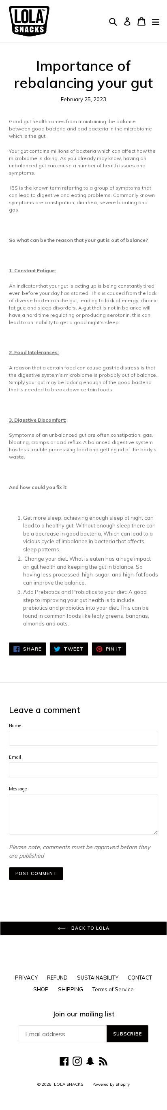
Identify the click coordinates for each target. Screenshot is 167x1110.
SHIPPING (70, 989)
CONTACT (140, 977)
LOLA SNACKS (68, 1084)
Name (15, 725)
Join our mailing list (83, 1014)
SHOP (41, 989)
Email (15, 757)
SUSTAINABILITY (97, 977)
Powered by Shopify (111, 1084)
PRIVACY (26, 977)
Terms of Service (113, 989)
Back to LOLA (89, 928)
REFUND (57, 977)
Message (18, 789)
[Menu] (155, 21)
